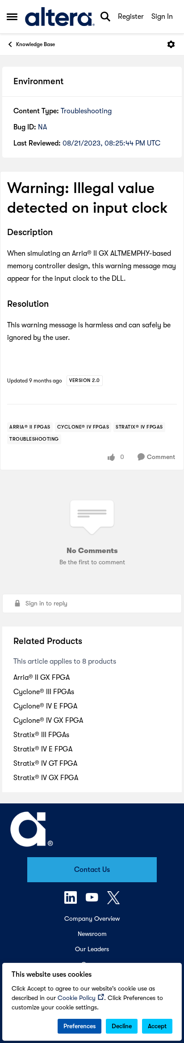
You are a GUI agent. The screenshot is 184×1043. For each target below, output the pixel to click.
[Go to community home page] (60, 16)
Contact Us (92, 870)
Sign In (162, 17)
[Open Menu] (171, 44)
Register (131, 17)
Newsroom (92, 933)
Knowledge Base (35, 44)
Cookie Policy (77, 997)
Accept (157, 1026)
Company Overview (92, 918)
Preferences (79, 1026)
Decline (122, 1026)
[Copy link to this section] (59, 233)
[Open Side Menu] (12, 16)
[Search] (105, 16)
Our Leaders (92, 949)
